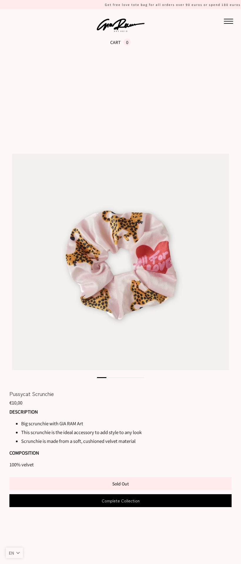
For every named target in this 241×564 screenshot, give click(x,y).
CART (115, 42)
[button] (14, 553)
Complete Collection (121, 501)
